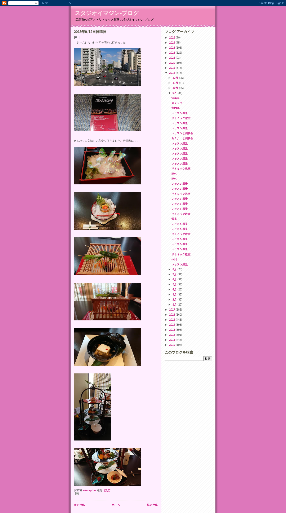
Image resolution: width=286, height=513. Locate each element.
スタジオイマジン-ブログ (107, 13)
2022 (172, 52)
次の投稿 (79, 505)
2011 (172, 339)
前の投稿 (152, 505)
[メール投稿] (116, 493)
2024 (172, 42)
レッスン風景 (179, 113)
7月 (175, 274)
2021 (172, 57)
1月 (175, 304)
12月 (176, 77)
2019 (172, 67)
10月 (176, 87)
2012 (172, 334)
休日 (174, 259)
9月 (175, 93)
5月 (175, 284)
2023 (172, 47)
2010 (172, 344)
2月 (175, 299)
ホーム (116, 505)
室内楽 (175, 108)
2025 (172, 37)
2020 (172, 62)
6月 (175, 279)
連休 (174, 173)
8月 (175, 269)
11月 (176, 82)
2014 (172, 324)
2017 (172, 309)
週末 (174, 218)
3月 (175, 294)
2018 (172, 72)
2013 (172, 329)
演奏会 (175, 98)
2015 (172, 319)
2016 (172, 314)
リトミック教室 (181, 118)
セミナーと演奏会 (182, 138)
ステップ (176, 103)
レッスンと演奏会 (182, 133)
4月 (175, 289)
